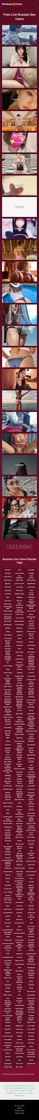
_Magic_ (19, 422)
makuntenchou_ (19, 35)
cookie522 (19, 164)
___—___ (19, 336)
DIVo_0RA (19, 508)
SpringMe (19, 465)
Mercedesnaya (19, 529)
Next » (28, 547)
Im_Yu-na (19, 228)
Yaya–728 (19, 56)
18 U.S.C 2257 (19, 1106)
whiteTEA (19, 379)
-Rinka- (19, 78)
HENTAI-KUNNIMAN (19, 121)
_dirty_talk (19, 357)
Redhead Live (11, 1093)
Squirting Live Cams (21, 1088)
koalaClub (19, 185)
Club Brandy (8, 1088)
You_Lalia (19, 443)
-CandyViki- (19, 250)
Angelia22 (19, 293)
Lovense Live (8, 1085)
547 (22, 547)
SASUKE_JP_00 (20, 99)
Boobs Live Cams (26, 1090)
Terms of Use (19, 1113)
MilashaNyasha (19, 486)
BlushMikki (19, 271)
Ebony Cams (21, 1093)
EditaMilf (19, 400)
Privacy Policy (19, 1111)
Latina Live (30, 1085)
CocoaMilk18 (19, 142)
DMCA (19, 1108)
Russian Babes (20, 1085)
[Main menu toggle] (35, 4)
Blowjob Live (14, 1090)
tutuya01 (19, 207)
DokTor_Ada (19, 314)
